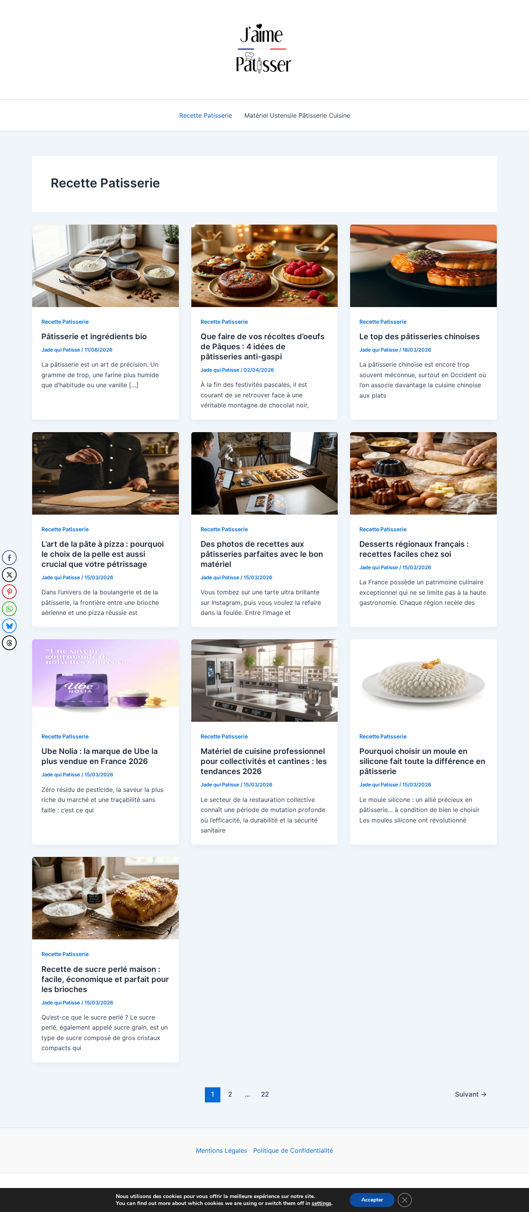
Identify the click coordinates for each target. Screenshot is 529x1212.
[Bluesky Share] (9, 625)
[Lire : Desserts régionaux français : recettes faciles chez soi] (423, 472)
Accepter (372, 1199)
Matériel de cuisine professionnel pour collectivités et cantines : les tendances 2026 (264, 761)
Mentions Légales (221, 1150)
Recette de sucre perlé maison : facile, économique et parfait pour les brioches (105, 979)
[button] (9, 658)
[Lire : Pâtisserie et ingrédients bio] (105, 265)
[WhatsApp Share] (9, 608)
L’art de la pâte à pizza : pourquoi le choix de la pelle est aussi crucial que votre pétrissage (102, 554)
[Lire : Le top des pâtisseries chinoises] (423, 265)
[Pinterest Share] (9, 591)
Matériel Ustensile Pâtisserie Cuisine (297, 115)
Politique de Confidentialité (293, 1150)
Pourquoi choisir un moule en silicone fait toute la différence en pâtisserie (422, 761)
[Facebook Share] (9, 557)
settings (321, 1203)
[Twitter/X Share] (9, 574)
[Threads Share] (9, 642)
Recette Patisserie (205, 115)
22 (265, 1094)
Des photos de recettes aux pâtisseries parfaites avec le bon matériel (262, 554)
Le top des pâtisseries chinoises (419, 336)
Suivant (471, 1094)
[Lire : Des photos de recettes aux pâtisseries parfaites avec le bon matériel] (264, 472)
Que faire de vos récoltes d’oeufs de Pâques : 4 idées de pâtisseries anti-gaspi (263, 346)
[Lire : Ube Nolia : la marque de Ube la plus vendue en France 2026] (105, 680)
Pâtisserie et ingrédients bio (94, 336)
